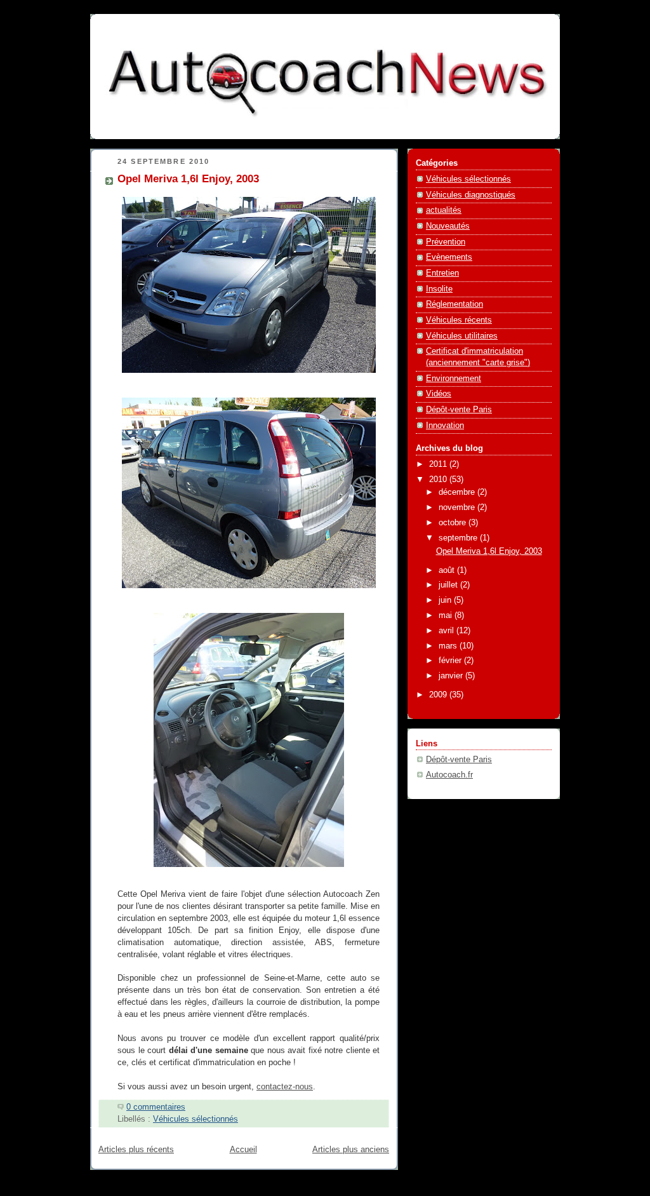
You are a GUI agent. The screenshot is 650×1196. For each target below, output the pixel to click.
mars (449, 646)
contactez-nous (284, 1086)
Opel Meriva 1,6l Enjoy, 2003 (188, 179)
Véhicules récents (459, 320)
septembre (459, 538)
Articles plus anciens (350, 1149)
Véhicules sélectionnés (195, 1119)
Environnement (453, 378)
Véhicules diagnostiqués (470, 195)
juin (446, 600)
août (448, 570)
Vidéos (438, 393)
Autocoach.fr (449, 774)
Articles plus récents (136, 1149)
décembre (458, 492)
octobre (453, 522)
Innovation (445, 425)
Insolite (439, 289)
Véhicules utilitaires (462, 336)
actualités (443, 210)
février (451, 660)
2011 (439, 464)
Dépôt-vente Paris (459, 409)
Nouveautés (448, 226)
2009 (439, 694)
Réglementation (454, 304)
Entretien (442, 273)
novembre (458, 507)
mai (446, 615)
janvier (452, 675)
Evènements (449, 257)
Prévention (445, 242)
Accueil (243, 1149)
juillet (449, 585)
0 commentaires (155, 1107)
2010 (439, 479)
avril (447, 630)
